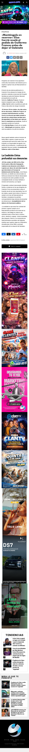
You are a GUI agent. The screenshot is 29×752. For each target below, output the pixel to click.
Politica (12, 739)
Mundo (15, 741)
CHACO (18, 240)
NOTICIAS (6, 739)
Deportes (17, 739)
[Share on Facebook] (7, 57)
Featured (22, 240)
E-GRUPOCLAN (12, 53)
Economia (23, 739)
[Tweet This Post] (11, 57)
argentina (12, 240)
